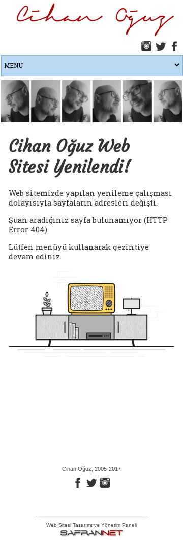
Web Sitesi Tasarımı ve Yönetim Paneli (91, 525)
